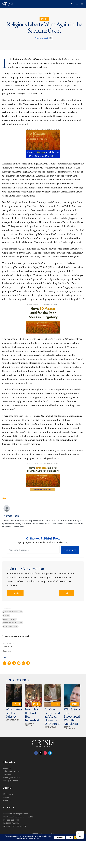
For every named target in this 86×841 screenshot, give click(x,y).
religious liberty (9, 619)
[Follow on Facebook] (36, 753)
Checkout (7, 800)
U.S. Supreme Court (10, 626)
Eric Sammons (12, 720)
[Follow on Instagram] (45, 753)
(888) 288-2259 (13, 823)
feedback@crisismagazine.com (15, 813)
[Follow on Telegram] (50, 753)
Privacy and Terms (10, 781)
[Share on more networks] (28, 663)
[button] (80, 835)
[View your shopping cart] (71, 4)
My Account (8, 794)
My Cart (6, 797)
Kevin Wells (50, 727)
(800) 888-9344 (12, 820)
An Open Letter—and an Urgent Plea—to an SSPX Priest (52, 716)
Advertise (7, 774)
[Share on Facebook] (9, 663)
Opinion (44, 19)
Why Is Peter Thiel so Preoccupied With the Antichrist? (72, 716)
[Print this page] (23, 663)
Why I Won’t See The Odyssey (14, 713)
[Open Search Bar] (76, 4)
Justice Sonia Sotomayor (12, 612)
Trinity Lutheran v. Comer (12, 623)
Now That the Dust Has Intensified (32, 714)
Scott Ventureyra (69, 728)
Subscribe (70, 550)
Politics (6, 615)
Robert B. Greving (29, 724)
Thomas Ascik (42, 38)
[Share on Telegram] (14, 663)
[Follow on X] (40, 753)
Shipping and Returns (11, 777)
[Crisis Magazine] (8, 4)
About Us (7, 768)
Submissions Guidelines (12, 771)
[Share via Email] (18, 663)
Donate (15, 593)
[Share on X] (4, 663)
